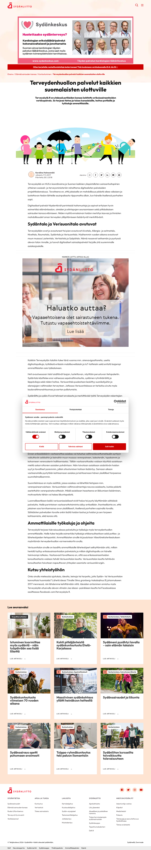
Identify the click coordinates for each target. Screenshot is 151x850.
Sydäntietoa (14, 798)
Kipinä (83, 848)
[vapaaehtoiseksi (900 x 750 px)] (75, 303)
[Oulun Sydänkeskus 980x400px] (75, 40)
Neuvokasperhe (19, 848)
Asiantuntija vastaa (124, 804)
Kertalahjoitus (67, 804)
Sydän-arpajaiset (69, 811)
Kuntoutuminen (44, 74)
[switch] (62, 437)
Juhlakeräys (66, 819)
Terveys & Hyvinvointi (16, 815)
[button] (136, 6)
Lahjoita (66, 798)
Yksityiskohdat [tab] (75, 409)
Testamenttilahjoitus (70, 815)
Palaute (119, 815)
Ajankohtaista (94, 804)
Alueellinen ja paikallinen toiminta (98, 812)
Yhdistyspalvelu (57, 848)
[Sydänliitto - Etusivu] (19, 790)
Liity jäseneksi (94, 807)
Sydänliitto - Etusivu (26, 5)
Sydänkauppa (94, 823)
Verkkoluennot (13, 819)
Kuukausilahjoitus (68, 807)
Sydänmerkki (32, 848)
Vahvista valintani (75, 447)
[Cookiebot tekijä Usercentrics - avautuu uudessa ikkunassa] (115, 402)
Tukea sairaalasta (42, 811)
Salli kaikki (109, 447)
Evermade (139, 842)
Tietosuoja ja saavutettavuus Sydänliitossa (127, 820)
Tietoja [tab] (111, 409)
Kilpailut (119, 807)
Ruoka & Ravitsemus (15, 811)
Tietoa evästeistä (123, 825)
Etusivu (10, 74)
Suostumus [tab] (40, 409)
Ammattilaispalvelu (72, 848)
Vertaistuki (39, 807)
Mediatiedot (121, 811)
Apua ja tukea (42, 798)
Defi (9, 848)
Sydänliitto (95, 798)
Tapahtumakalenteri (97, 827)
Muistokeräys (67, 822)
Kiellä (41, 447)
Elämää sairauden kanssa (25, 74)
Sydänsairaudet (14, 804)
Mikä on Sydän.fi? (124, 798)
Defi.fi (91, 830)
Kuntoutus (39, 804)
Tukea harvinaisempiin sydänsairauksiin (97, 818)
